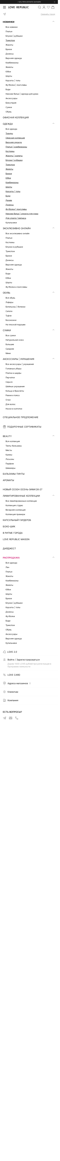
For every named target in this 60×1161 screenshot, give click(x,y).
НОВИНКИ (8, 21)
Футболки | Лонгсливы (16, 209)
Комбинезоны (12, 182)
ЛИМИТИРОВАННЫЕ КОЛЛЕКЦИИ (21, 495)
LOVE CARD (14, 674)
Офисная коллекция (15, 138)
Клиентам (13, 691)
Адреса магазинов (19, 683)
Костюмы (10, 151)
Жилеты (9, 169)
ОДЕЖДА (8, 123)
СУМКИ (7, 330)
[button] (29, 14)
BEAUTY (7, 436)
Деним (9, 200)
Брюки (9, 173)
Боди (8, 196)
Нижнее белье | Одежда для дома (22, 213)
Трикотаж (10, 40)
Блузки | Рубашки (14, 160)
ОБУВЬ (6, 292)
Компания (13, 700)
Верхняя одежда (14, 142)
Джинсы (10, 205)
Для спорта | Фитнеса (16, 218)
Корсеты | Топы (13, 191)
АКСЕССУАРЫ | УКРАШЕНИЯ (18, 359)
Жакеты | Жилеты (14, 155)
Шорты (9, 187)
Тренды (9, 133)
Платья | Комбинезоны (16, 147)
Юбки (8, 178)
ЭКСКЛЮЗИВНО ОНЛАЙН (17, 228)
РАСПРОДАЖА (11, 557)
